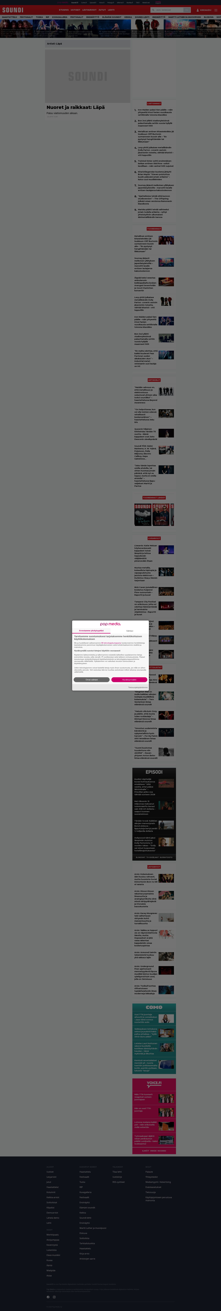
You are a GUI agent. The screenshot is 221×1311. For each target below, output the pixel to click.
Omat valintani (92, 680)
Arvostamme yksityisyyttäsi (91, 630)
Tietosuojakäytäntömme (138, 687)
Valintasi (129, 631)
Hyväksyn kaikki (129, 680)
